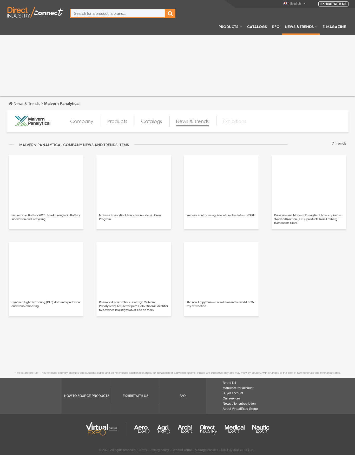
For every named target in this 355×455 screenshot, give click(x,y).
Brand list (229, 383)
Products (228, 26)
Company (81, 121)
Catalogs (257, 26)
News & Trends (299, 26)
